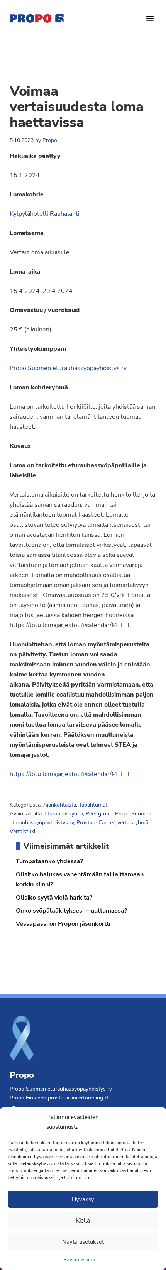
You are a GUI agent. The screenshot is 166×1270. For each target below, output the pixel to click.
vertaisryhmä (132, 822)
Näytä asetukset (83, 1242)
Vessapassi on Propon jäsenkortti (63, 924)
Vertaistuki (22, 831)
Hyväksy (83, 1199)
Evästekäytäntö (79, 1259)
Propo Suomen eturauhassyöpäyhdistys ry (68, 368)
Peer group (99, 813)
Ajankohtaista (59, 804)
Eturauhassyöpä (63, 813)
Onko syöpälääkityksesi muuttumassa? (71, 910)
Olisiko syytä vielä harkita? (54, 897)
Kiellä (83, 1220)
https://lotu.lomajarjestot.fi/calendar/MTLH (69, 774)
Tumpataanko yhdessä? (49, 861)
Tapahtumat (93, 804)
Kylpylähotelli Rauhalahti (45, 214)
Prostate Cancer (95, 822)
